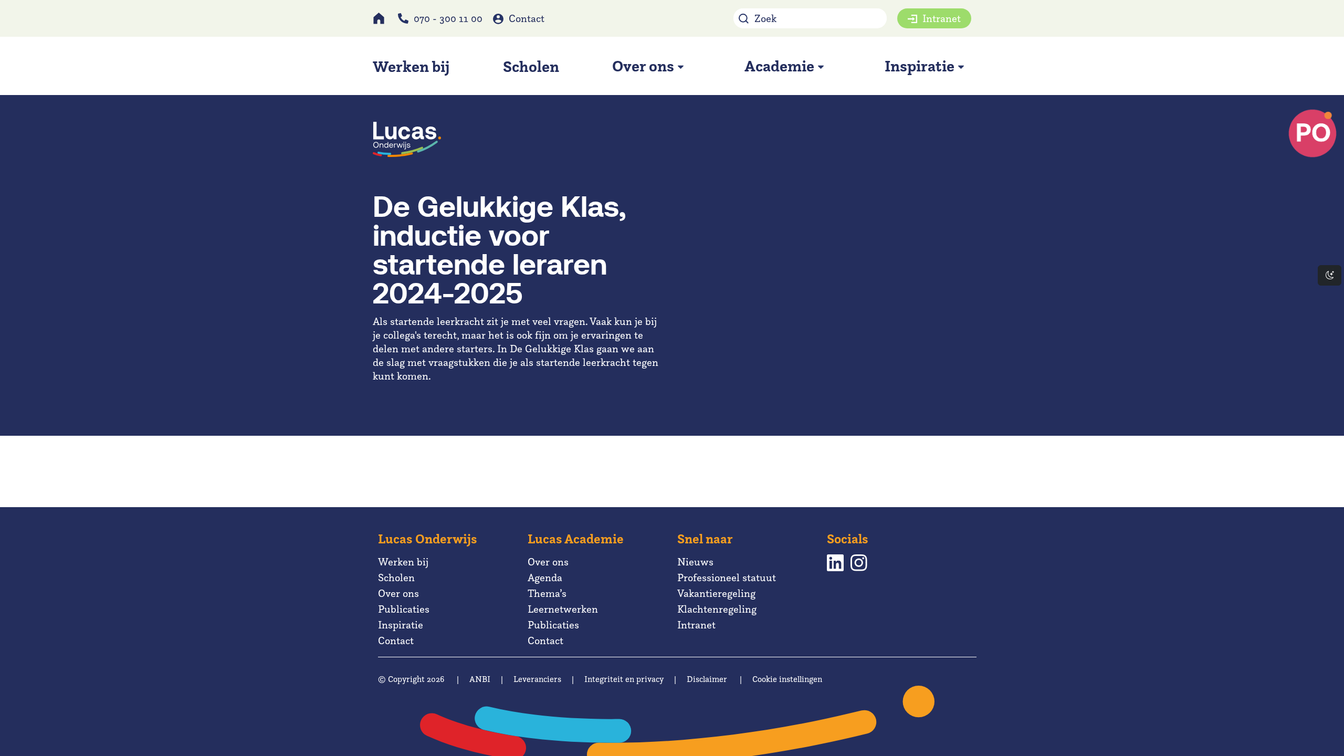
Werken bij (403, 561)
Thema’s (547, 593)
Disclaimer (707, 679)
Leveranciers (537, 679)
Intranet (941, 18)
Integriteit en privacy (624, 679)
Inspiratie (400, 624)
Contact (526, 18)
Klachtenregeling (717, 609)
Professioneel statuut (726, 577)
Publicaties (403, 609)
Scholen (396, 577)
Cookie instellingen (787, 679)
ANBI (479, 679)
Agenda (545, 577)
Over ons (398, 593)
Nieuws (695, 561)
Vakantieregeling (716, 593)
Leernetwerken (563, 609)
